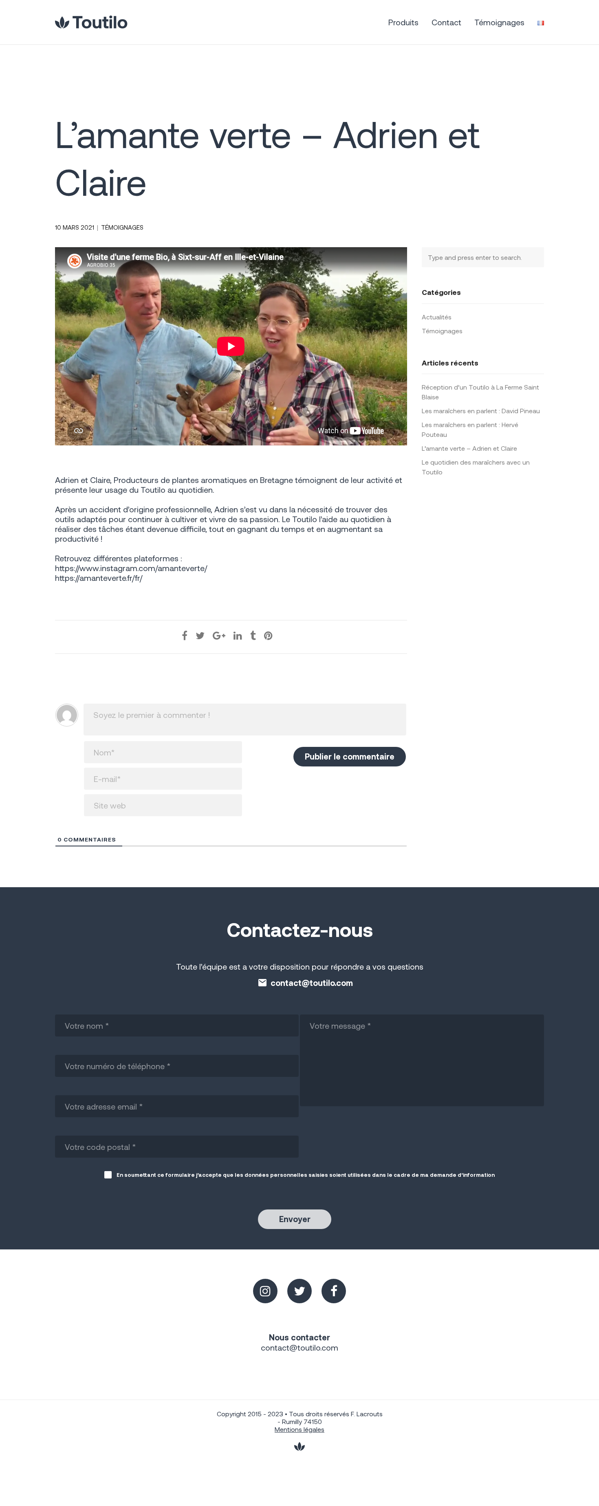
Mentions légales (299, 1429)
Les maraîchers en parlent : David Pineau (481, 410)
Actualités (436, 317)
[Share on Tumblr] (253, 635)
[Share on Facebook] (184, 635)
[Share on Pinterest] (268, 635)
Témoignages (122, 227)
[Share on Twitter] (200, 635)
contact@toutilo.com (312, 983)
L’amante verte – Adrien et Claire (469, 448)
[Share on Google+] (219, 635)
